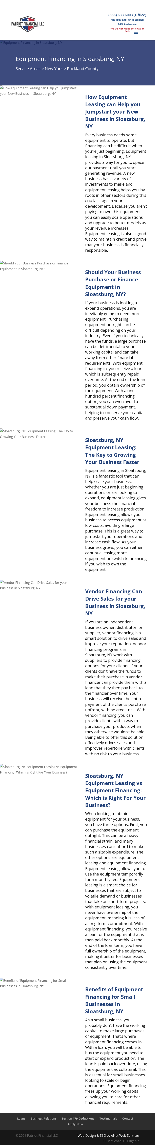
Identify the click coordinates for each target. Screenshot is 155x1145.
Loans (21, 1118)
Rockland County (82, 68)
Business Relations (44, 1118)
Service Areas (28, 68)
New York (54, 68)
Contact (127, 1118)
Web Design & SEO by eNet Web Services (108, 1135)
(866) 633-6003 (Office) (127, 15)
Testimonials (108, 1118)
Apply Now (75, 1124)
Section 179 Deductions (78, 1118)
